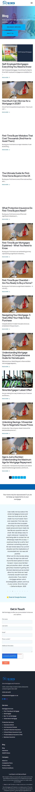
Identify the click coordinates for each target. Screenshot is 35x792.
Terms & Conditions (7, 768)
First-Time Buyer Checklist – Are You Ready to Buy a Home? (17, 281)
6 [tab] (20, 591)
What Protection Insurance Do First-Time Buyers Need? (17, 209)
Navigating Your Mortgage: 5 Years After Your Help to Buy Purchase (16, 317)
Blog (3, 748)
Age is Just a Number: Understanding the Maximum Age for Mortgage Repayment (17, 459)
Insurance (5, 750)
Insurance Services (14, 27)
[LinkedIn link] (2, 699)
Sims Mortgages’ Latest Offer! (17, 390)
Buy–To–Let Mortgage (10, 716)
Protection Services (8, 722)
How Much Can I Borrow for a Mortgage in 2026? (16, 102)
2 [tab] (10, 591)
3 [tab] (12, 591)
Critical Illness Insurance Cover (13, 732)
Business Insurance (9, 737)
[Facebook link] (5, 699)
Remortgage (7, 713)
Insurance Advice (9, 725)
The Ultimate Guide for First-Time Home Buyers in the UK (16, 174)
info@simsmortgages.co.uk (10, 695)
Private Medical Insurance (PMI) (13, 734)
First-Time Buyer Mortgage (11, 711)
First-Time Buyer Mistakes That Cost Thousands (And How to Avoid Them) (17, 138)
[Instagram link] (7, 699)
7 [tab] (22, 591)
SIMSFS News (6, 753)
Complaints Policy (7, 763)
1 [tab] (8, 591)
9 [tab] (27, 591)
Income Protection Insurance (12, 730)
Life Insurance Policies (10, 727)
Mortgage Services (7, 709)
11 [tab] (19, 594)
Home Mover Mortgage (10, 718)
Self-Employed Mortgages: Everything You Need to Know (16, 65)
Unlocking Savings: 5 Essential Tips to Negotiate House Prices (17, 423)
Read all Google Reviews (17, 597)
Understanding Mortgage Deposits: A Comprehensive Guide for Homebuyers (16, 355)
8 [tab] (25, 591)
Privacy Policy (6, 765)
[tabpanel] (17, 547)
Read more (5, 77)
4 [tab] (15, 591)
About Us (10, 33)
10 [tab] (16, 594)
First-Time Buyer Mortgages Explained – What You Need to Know (17, 245)
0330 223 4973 (6, 692)
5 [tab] (17, 591)
